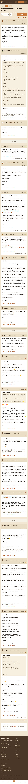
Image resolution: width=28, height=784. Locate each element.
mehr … (3, 452)
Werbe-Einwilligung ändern (6, 768)
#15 (25, 492)
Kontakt (2, 772)
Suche (16, 743)
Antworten (22, 14)
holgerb (5, 20)
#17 (25, 562)
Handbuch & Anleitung (5, 759)
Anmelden (21, 1)
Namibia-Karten (18, 758)
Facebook (11, 246)
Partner (16, 756)
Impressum (3, 765)
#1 (25, 23)
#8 (25, 257)
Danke (4, 46)
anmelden (14, 726)
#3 (25, 125)
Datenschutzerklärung (5, 767)
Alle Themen (17, 740)
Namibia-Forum (8, 2)
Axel (5, 492)
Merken (6, 14)
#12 (25, 389)
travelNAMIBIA (7, 50)
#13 (25, 435)
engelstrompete (7, 433)
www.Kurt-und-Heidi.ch (6, 381)
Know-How (17, 752)
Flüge (10, 6)
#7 (25, 234)
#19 (25, 652)
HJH (5, 146)
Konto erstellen (4, 754)
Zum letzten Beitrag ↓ (22, 17)
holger (5, 234)
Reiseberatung (18, 747)
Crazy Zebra (6, 356)
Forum (2, 6)
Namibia (6, 6)
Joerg (5, 308)
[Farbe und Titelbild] (10, 14)
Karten (16, 754)
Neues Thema (17, 745)
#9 (25, 308)
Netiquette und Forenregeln (6, 770)
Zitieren (13, 46)
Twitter (8, 245)
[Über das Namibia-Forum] (2, 2)
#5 (25, 165)
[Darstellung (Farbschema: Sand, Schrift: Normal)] (16, 2)
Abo (1, 758)
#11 (25, 358)
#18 (25, 611)
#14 (25, 459)
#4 (25, 146)
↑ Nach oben (24, 720)
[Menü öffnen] (25, 2)
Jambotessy (6, 525)
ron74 (5, 257)
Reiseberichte (18, 742)
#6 (25, 192)
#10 (25, 335)
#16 (25, 528)
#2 (25, 53)
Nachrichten (3, 756)
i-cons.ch (21, 775)
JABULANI (6, 335)
